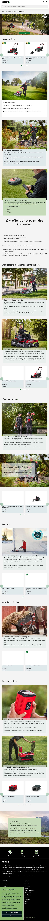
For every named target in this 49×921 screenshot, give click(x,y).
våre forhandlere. (31, 876)
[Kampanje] (3, 43)
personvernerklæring (30, 917)
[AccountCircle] (43, 2)
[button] (47, 55)
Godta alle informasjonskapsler (12, 912)
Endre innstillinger (12, 915)
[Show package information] (5, 43)
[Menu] (46, 2)
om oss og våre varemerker (11, 876)
